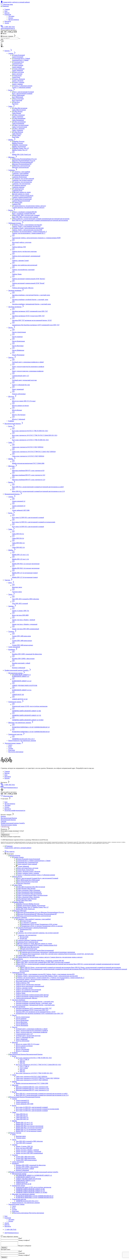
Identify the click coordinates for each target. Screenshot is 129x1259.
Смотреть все (5, 826)
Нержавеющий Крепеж (8, 820)
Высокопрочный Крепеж (9, 818)
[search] (19, 38)
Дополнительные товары (9, 825)
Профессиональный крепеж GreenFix (13, 823)
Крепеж (3, 816)
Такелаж (3, 821)
